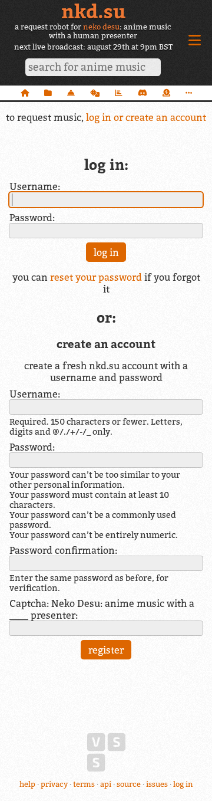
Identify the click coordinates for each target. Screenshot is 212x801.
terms (84, 784)
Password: (32, 218)
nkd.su (93, 11)
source (129, 784)
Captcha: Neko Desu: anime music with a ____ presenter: (101, 609)
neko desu (101, 26)
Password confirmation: (63, 550)
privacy (54, 784)
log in (183, 784)
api (105, 784)
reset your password (96, 277)
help (27, 784)
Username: (34, 186)
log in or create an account (146, 117)
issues (157, 784)
